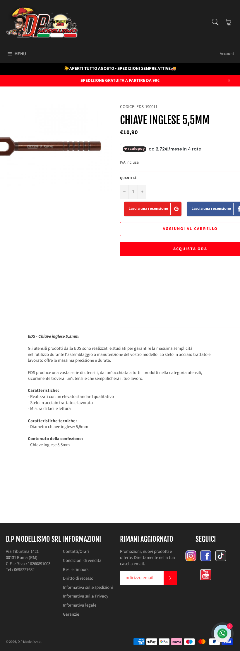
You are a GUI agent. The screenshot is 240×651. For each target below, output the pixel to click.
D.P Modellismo (29, 641)
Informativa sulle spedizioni (88, 587)
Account (227, 54)
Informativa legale (79, 605)
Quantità (128, 178)
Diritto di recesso (78, 578)
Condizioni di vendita (82, 560)
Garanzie (71, 614)
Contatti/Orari (76, 551)
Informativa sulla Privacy (85, 596)
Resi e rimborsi (76, 570)
